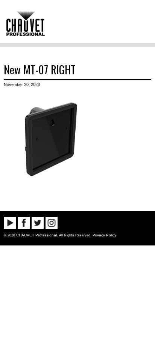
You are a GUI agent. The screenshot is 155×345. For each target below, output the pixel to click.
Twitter (38, 223)
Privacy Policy (104, 235)
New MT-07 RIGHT (40, 69)
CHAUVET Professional (36, 235)
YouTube (10, 223)
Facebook (24, 223)
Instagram (52, 223)
